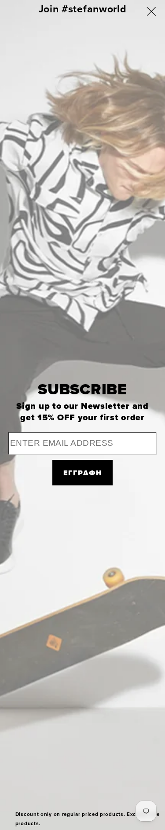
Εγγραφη (82, 472)
